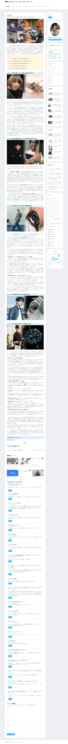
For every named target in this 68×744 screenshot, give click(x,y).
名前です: (50, 37)
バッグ (13, 6)
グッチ (59, 212)
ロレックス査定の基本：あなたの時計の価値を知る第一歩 (19, 58)
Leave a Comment (31, 16)
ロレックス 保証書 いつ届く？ (36, 466)
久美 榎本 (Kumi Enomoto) (19, 16)
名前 (8, 720)
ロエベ (55, 207)
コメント (9, 706)
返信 (10, 490)
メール (8, 724)
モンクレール (51, 205)
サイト (8, 729)
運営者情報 (8, 6)
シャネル (55, 198)
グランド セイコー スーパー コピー (54, 54)
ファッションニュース (40, 6)
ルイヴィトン (51, 198)
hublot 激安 (50, 52)
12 (53, 259)
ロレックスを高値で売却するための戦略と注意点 (17, 65)
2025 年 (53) (51, 232)
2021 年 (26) (51, 241)
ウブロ (55, 205)
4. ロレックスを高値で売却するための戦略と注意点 (18, 68)
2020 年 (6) (51, 243)
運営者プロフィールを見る (55, 39)
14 (57, 259)
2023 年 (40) (51, 236)
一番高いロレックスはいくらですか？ (12, 478)
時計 (20, 6)
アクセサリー (25, 6)
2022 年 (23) (51, 239)
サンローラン (56, 214)
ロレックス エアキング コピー (53, 53)
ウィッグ (47, 6)
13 (55, 259)
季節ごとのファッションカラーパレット (19, 2)
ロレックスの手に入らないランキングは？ (38, 478)
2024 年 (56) (51, 234)
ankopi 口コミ (21, 395)
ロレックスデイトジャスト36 (23, 466)
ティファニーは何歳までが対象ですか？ (55, 220)
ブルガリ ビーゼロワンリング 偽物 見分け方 (57, 94)
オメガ (58, 207)
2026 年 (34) (51, 229)
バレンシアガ (54, 212)
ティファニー (56, 209)
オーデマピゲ (51, 216)
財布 (33, 6)
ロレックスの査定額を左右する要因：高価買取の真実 (18, 63)
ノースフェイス (51, 200)
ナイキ (56, 200)
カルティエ (51, 207)
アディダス (51, 209)
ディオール (51, 214)
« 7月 (49, 266)
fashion (50, 212)
